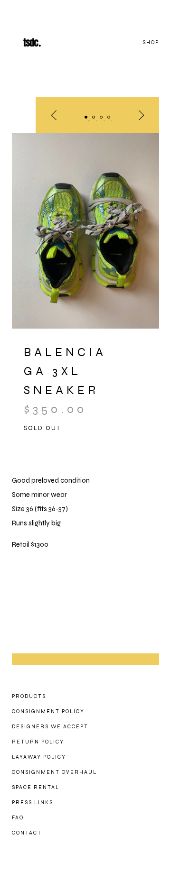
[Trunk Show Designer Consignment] (43, 42)
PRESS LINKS (32, 802)
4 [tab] (108, 117)
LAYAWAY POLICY (39, 757)
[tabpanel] (85, 231)
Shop (150, 43)
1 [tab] (86, 117)
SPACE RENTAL (35, 787)
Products (29, 696)
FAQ (18, 818)
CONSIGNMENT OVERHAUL (54, 772)
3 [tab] (101, 117)
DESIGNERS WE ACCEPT (50, 727)
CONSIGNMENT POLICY (48, 711)
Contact (27, 833)
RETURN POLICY (38, 742)
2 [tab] (93, 117)
